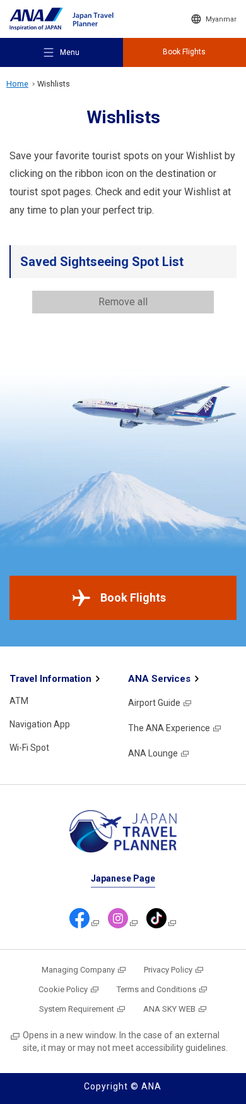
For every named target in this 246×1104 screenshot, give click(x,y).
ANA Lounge (153, 753)
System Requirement (76, 1009)
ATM (18, 701)
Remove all (123, 302)
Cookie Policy (63, 989)
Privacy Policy (168, 969)
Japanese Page (123, 878)
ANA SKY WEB (169, 1009)
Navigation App (39, 724)
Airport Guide (154, 703)
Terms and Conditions (156, 989)
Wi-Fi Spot (29, 748)
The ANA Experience (169, 728)
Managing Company (78, 969)
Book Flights (133, 597)
